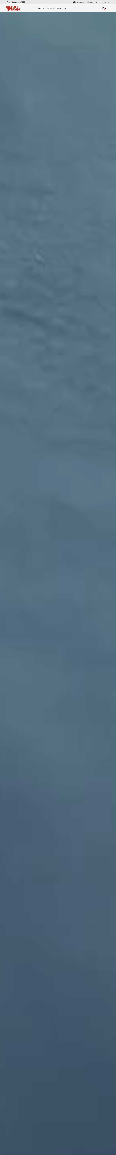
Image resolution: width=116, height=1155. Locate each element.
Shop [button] (65, 8)
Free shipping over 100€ (16, 2)
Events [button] (41, 8)
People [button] (49, 8)
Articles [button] (57, 8)
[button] (105, 2)
